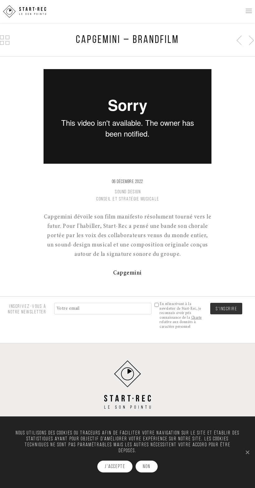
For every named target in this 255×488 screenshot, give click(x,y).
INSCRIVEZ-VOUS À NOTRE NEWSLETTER (27, 309)
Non (147, 466)
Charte (196, 318)
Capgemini (127, 273)
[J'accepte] (247, 452)
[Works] (4, 39)
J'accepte (114, 466)
